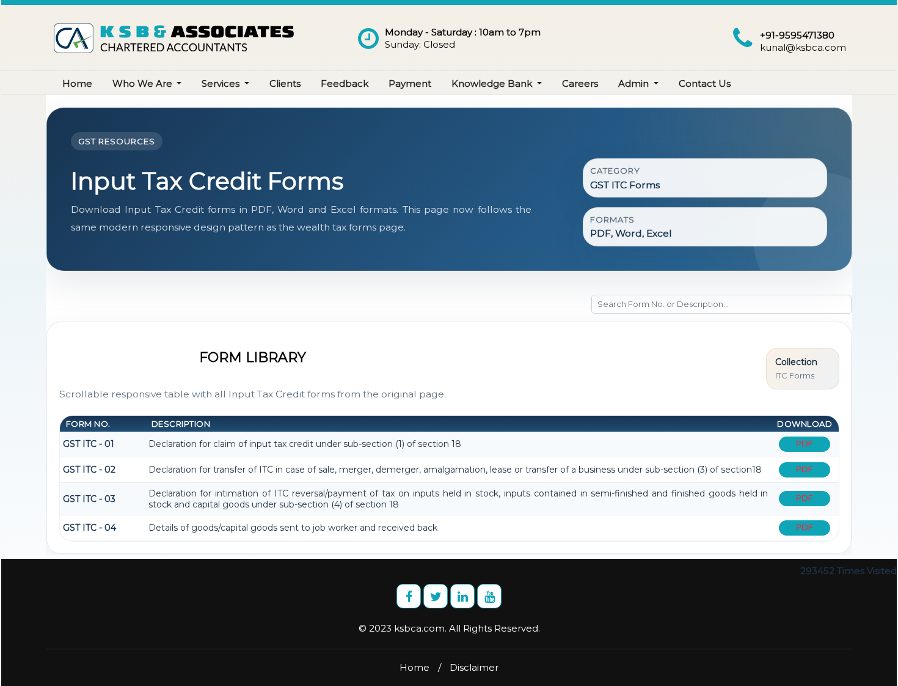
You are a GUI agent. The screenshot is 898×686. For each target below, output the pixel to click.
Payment (410, 83)
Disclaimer (474, 667)
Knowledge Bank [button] (493, 83)
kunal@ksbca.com (803, 47)
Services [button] (222, 83)
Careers (580, 83)
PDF (804, 443)
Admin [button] (634, 83)
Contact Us (705, 83)
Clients (285, 83)
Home (77, 83)
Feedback (344, 83)
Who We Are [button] (143, 83)
